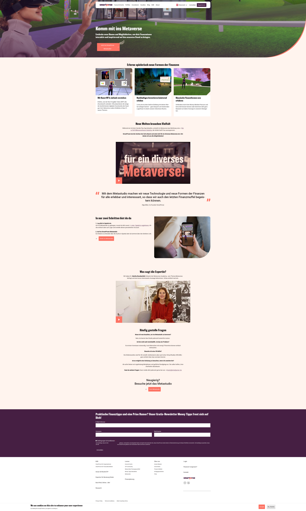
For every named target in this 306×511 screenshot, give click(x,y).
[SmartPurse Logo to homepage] (107, 5)
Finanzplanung (129, 479)
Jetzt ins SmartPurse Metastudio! (107, 47)
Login (185, 461)
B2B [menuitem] (153, 5)
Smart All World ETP (102, 472)
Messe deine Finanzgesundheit (132, 469)
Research (99, 488)
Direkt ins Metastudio (106, 238)
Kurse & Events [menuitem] (119, 5)
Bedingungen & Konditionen (106, 441)
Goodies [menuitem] (143, 5)
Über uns (157, 461)
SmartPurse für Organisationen (103, 464)
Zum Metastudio (154, 389)
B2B (97, 461)
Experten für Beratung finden (105, 477)
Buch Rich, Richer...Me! (103, 482)
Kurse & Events (128, 464)
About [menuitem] (158, 5)
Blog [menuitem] (148, 5)
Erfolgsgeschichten (159, 471)
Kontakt (186, 472)
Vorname (98, 431)
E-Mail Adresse (100, 422)
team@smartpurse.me (174, 370)
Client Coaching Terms (122, 501)
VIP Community (129, 466)
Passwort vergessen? (190, 467)
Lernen (127, 461)
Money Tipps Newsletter (131, 471)
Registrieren (201, 5)
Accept (262, 507)
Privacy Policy (99, 501)
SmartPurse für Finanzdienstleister (104, 466)
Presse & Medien (158, 469)
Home (185, 477)
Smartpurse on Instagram (185, 483)
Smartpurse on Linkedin (188, 483)
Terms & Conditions (109, 501)
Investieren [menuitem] (135, 5)
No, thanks (271, 507)
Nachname (157, 431)
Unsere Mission (158, 464)
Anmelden (192, 5)
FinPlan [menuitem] (127, 5)
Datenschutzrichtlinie (114, 443)
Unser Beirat (157, 466)
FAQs (155, 474)
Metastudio (128, 474)
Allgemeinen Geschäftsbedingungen (108, 444)
